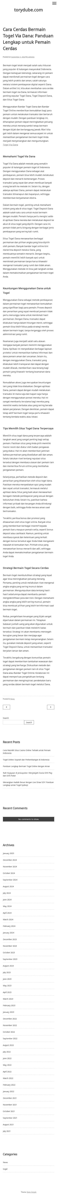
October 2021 (9, 1111)
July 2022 (7, 1051)
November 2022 (10, 1025)
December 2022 (10, 1018)
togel (5, 1169)
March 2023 (8, 999)
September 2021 (10, 1118)
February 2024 (9, 926)
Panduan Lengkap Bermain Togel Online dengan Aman (26, 766)
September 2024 (10, 880)
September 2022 (10, 1038)
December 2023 (10, 939)
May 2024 (7, 906)
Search (6, 718)
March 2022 (8, 1078)
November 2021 (10, 1104)
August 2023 (8, 965)
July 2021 (7, 1131)
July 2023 (7, 972)
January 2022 (8, 1091)
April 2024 (7, 913)
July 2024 (7, 893)
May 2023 (7, 985)
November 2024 (10, 866)
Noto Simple (31, 1192)
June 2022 (7, 1058)
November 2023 (10, 946)
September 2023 (10, 959)
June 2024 (7, 899)
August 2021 (8, 1124)
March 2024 (8, 919)
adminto (31, 57)
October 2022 (9, 1032)
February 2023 (9, 1005)
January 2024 (8, 932)
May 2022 (7, 1065)
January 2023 (8, 1012)
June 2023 (7, 979)
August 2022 (8, 1045)
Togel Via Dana (10, 144)
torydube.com (28, 10)
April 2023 (7, 992)
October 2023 (9, 952)
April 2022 (7, 1071)
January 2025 (8, 853)
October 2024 (9, 873)
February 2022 (9, 1085)
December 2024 (10, 860)
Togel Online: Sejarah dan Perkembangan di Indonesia (26, 759)
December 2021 (10, 1098)
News (12, 699)
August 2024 (8, 886)
